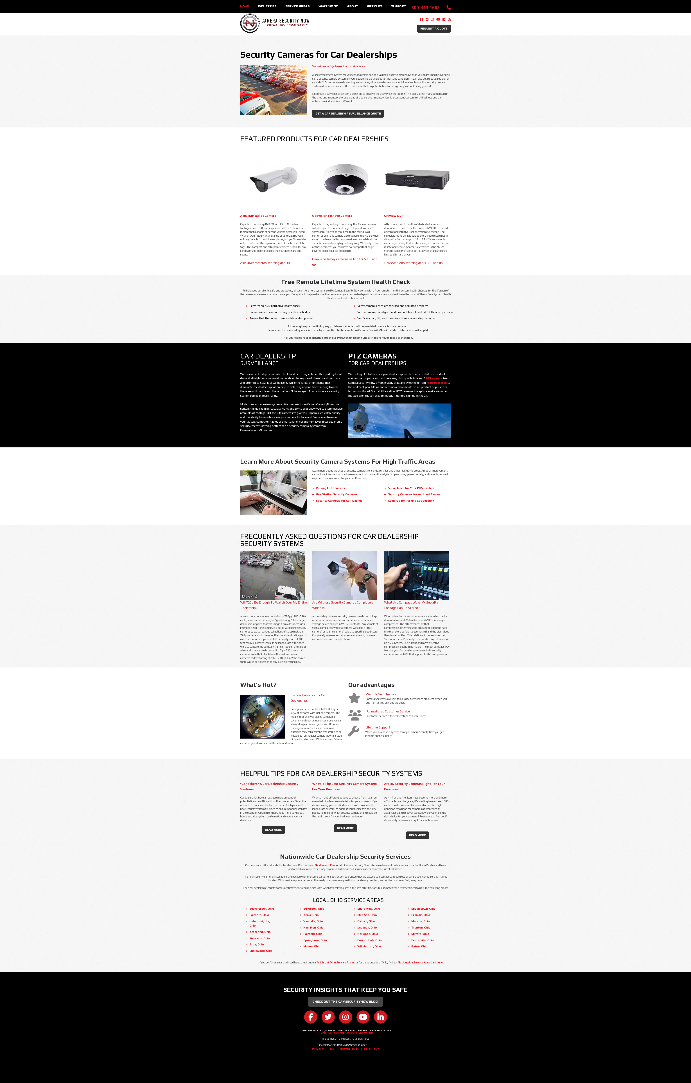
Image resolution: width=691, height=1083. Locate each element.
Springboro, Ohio (315, 940)
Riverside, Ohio (259, 938)
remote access (436, 382)
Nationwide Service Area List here (420, 962)
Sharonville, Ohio (368, 908)
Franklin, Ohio (420, 915)
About (352, 6)
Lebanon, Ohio (367, 927)
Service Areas (297, 6)
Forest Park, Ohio (369, 940)
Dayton (320, 865)
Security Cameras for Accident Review (414, 494)
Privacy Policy (323, 1049)
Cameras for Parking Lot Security (411, 500)
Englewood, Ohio (260, 950)
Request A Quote (434, 28)
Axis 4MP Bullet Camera (258, 216)
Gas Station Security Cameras (336, 494)
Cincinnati (336, 865)
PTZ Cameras (372, 356)
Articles (374, 6)
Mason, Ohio (311, 946)
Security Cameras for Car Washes (339, 500)
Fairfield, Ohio (312, 934)
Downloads (349, 1049)
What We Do (328, 6)
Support (398, 6)
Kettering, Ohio (260, 932)
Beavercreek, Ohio (261, 908)
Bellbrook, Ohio (313, 908)
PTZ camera (434, 378)
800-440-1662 (425, 7)
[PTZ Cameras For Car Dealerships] (399, 403)
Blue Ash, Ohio (367, 915)
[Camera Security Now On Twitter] (427, 19)
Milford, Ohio (420, 934)
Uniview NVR (394, 216)
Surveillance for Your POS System (411, 488)
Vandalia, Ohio (313, 921)
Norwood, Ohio (367, 934)
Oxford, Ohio (366, 921)
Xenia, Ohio (311, 915)
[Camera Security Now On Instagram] (432, 19)
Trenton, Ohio (420, 927)
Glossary (371, 1049)
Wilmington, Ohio (369, 946)
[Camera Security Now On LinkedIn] (443, 19)
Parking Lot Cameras (330, 488)
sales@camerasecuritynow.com (350, 1033)
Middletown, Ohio (423, 908)
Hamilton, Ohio (313, 927)
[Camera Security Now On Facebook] (421, 19)
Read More (273, 829)
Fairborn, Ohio (259, 915)
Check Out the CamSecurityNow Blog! (346, 1001)
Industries (267, 6)
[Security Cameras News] (449, 19)
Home (244, 6)
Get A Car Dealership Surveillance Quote (348, 113)
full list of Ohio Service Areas (335, 962)
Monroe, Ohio (420, 921)
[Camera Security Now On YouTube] (438, 19)
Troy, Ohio (256, 944)
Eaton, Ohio (419, 946)
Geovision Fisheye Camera (332, 216)
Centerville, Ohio (422, 940)
